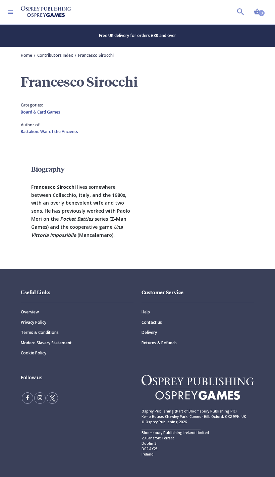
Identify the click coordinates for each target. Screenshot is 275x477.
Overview (30, 312)
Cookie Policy (33, 353)
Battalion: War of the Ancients (49, 131)
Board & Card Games (40, 112)
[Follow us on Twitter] (52, 398)
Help (146, 312)
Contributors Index (55, 55)
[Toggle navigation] (10, 12)
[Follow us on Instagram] (40, 398)
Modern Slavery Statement (46, 343)
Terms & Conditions (40, 332)
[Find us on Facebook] (27, 398)
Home (26, 55)
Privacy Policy (33, 322)
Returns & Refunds (159, 343)
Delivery (149, 332)
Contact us (152, 322)
